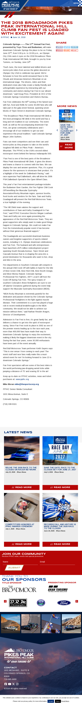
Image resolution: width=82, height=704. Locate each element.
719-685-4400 (10, 679)
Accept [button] (51, 701)
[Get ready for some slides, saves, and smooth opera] (31, 623)
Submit (14, 568)
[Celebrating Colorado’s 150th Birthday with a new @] (51, 623)
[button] (59, 47)
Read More (65, 701)
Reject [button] (58, 701)
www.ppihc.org (22, 379)
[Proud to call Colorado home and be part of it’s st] (71, 623)
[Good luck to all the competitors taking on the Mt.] (10, 623)
